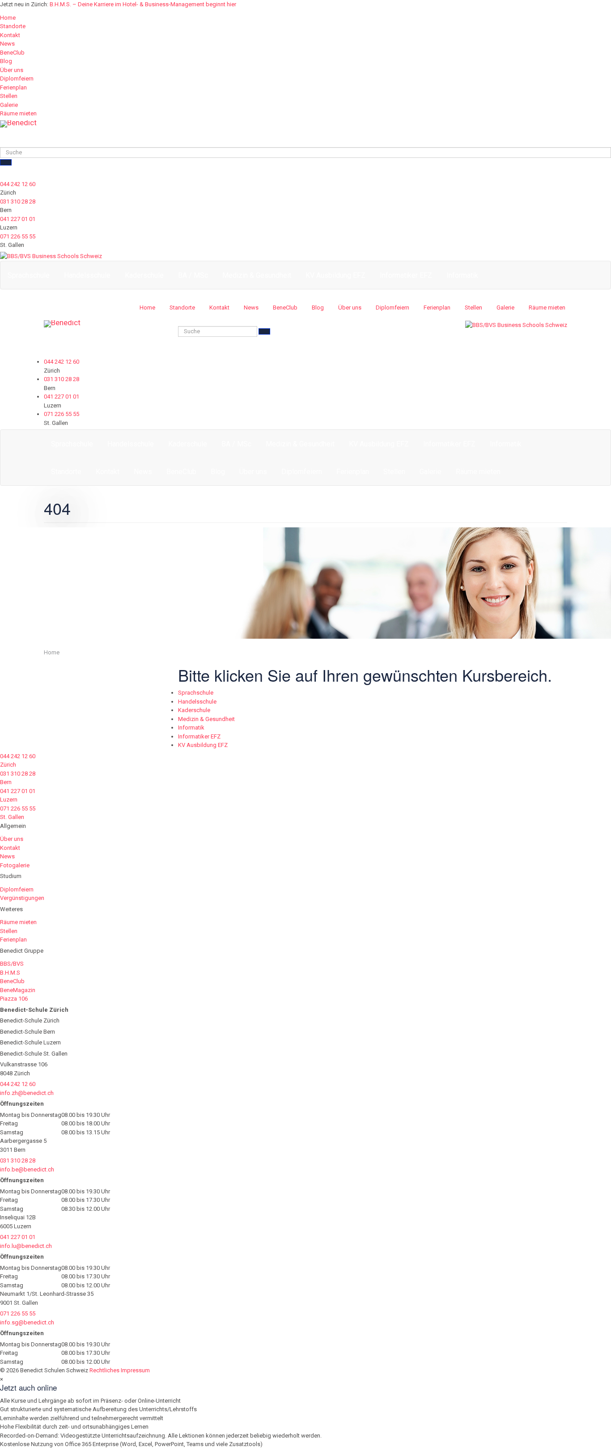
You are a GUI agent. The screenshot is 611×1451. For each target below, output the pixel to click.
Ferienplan (13, 87)
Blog (6, 61)
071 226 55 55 (17, 236)
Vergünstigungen (22, 898)
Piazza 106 (14, 998)
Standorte (12, 26)
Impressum (135, 1370)
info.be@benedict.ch (27, 1169)
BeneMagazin (17, 990)
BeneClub (12, 52)
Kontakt (10, 35)
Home (8, 17)
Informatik (462, 275)
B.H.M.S (10, 972)
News (7, 43)
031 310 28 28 (17, 201)
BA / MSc (193, 275)
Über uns (11, 70)
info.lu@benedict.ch (26, 1246)
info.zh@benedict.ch (27, 1093)
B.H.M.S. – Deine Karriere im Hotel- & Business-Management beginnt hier (143, 4)
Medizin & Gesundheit (256, 275)
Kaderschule (144, 275)
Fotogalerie (15, 865)
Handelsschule (87, 275)
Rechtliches (104, 1370)
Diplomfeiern (17, 78)
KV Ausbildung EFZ (335, 275)
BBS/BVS (12, 963)
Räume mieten (18, 113)
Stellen (8, 96)
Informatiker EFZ (406, 275)
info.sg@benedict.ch (27, 1322)
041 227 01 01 (17, 219)
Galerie (9, 105)
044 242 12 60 (17, 184)
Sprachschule (29, 275)
